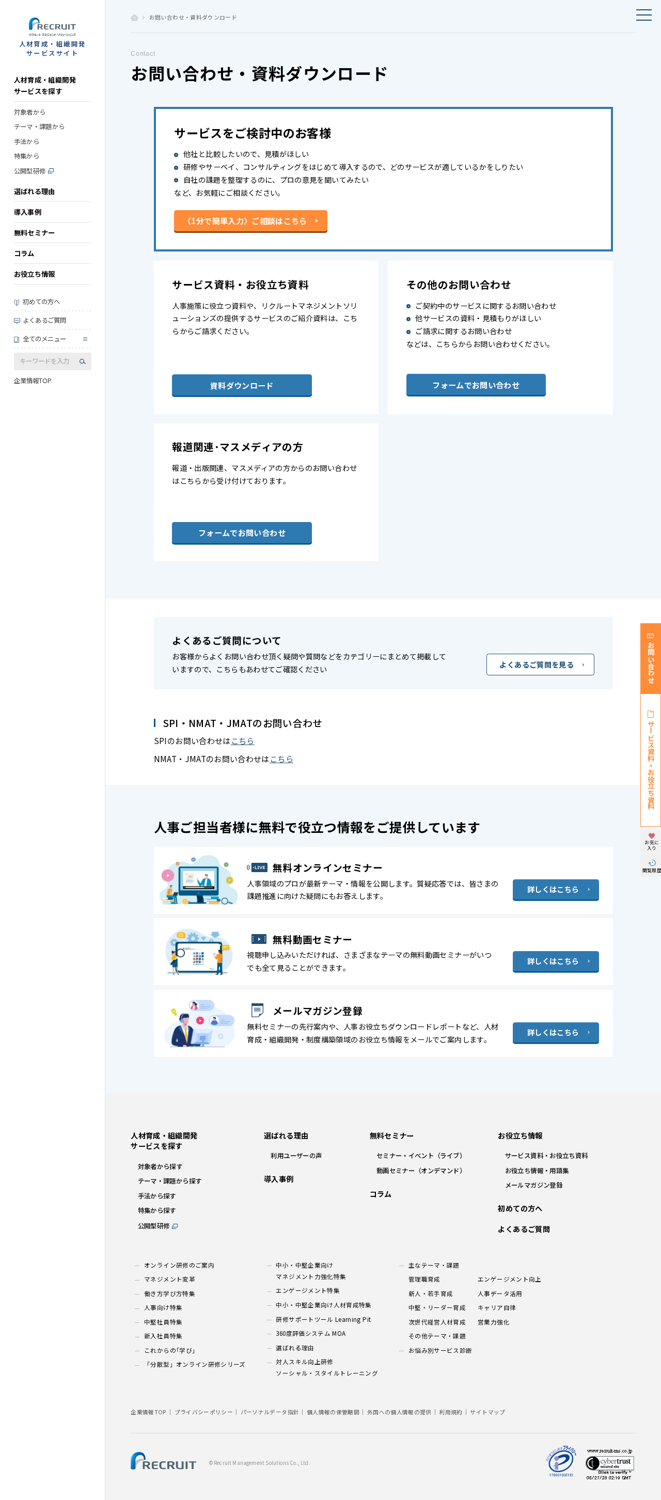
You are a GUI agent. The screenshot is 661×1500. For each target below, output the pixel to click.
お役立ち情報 (34, 274)
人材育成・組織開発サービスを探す (45, 85)
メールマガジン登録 (533, 1185)
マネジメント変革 (169, 1279)
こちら (243, 740)
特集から (26, 156)
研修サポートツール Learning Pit (323, 1319)
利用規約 (450, 1412)
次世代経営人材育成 (437, 1322)
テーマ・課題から (39, 126)
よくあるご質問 (44, 320)
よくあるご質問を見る (536, 664)
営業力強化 (494, 1322)
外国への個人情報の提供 (399, 1412)
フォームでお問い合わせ (476, 384)
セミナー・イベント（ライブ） (421, 1155)
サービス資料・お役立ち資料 (651, 765)
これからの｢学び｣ (169, 1350)
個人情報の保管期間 (333, 1412)
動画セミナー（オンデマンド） (421, 1170)
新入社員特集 (163, 1336)
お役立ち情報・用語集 (537, 1170)
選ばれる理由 (34, 191)
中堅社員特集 (163, 1322)
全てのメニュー (44, 338)
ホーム (134, 17)
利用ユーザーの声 (296, 1155)
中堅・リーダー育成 (437, 1307)
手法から (26, 141)
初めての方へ (41, 301)
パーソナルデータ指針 (270, 1412)
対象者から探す (160, 1166)
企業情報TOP (33, 380)
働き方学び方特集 (169, 1293)
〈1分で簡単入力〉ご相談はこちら (245, 220)
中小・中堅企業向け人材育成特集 (323, 1305)
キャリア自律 (497, 1307)
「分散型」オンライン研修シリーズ (195, 1364)
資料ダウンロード (242, 385)
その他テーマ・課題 (437, 1336)
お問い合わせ (651, 662)
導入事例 (27, 212)
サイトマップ (487, 1412)
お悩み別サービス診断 (440, 1350)
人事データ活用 (500, 1293)
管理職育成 (424, 1279)
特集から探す (157, 1210)
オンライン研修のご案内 (179, 1265)
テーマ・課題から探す (170, 1181)
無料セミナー (34, 233)
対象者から (30, 112)
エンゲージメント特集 (308, 1290)
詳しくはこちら (553, 889)
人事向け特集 (163, 1307)
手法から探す (157, 1196)
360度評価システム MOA (310, 1333)
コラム (24, 253)
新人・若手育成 (430, 1293)
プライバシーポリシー (204, 1412)
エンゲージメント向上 (510, 1279)
